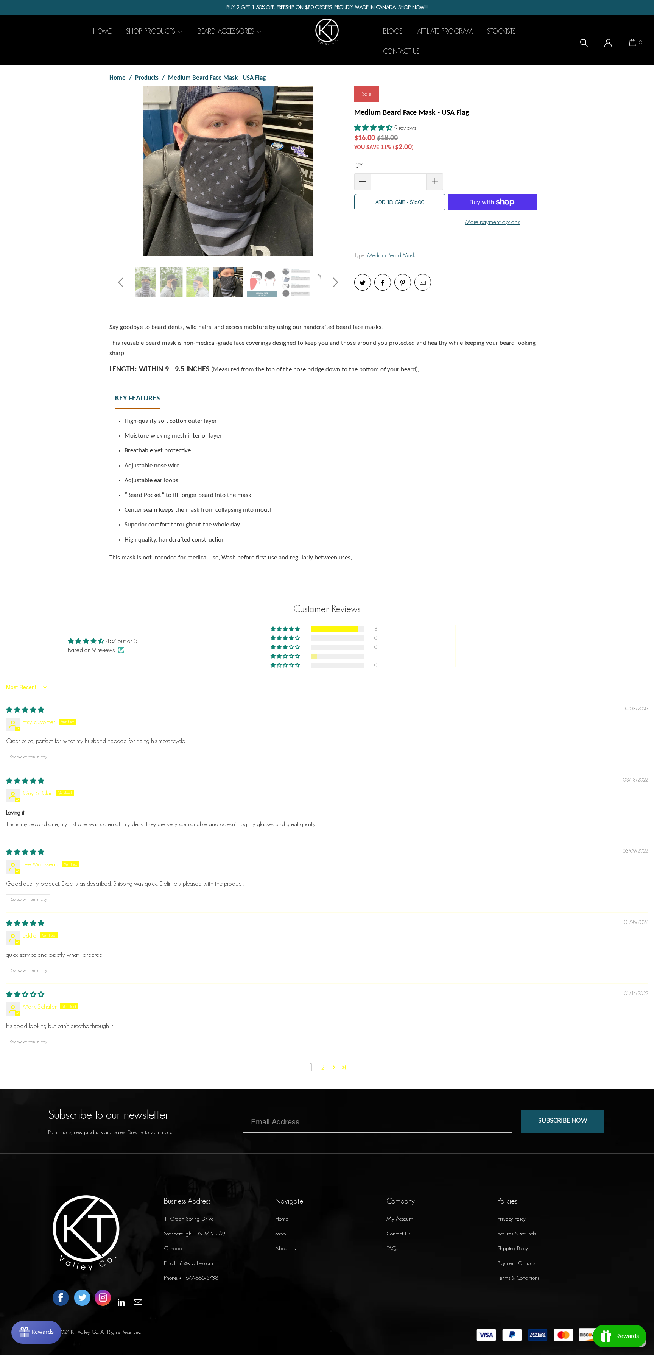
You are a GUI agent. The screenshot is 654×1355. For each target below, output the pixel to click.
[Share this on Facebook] (382, 282)
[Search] (584, 41)
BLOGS (393, 31)
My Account (399, 1218)
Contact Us (398, 1233)
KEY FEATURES (137, 398)
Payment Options (516, 1263)
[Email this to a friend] (422, 282)
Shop (280, 1233)
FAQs (392, 1248)
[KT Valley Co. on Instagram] (103, 1298)
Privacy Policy (512, 1218)
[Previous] (122, 171)
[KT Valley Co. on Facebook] (61, 1298)
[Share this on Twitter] (362, 282)
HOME (102, 31)
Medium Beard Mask (391, 255)
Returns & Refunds (517, 1233)
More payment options (492, 221)
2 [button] (323, 1067)
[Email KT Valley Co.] (138, 1302)
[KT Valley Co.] (327, 32)
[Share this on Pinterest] (402, 282)
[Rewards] (36, 1332)
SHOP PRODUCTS (151, 31)
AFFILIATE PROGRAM (445, 31)
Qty (358, 165)
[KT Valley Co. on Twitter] (82, 1298)
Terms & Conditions (518, 1277)
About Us (285, 1248)
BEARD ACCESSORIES (227, 31)
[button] (373, 127)
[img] (25, 709)
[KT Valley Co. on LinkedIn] (122, 1302)
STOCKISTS (501, 31)
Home (281, 1218)
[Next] (334, 171)
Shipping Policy (513, 1248)
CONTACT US (401, 51)
